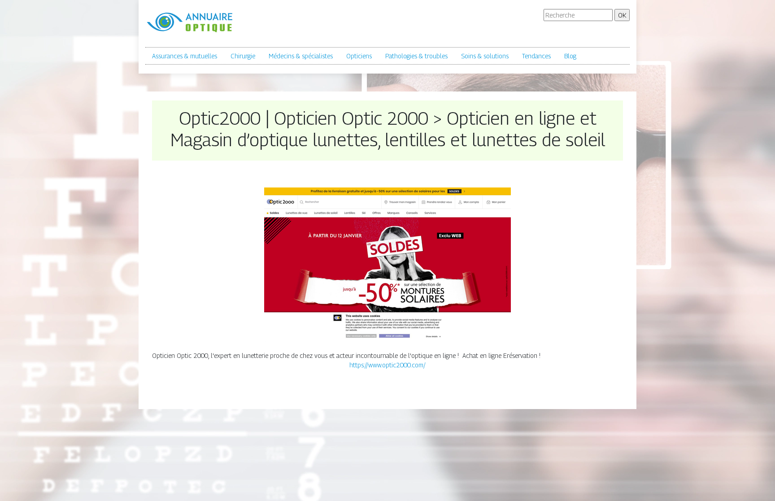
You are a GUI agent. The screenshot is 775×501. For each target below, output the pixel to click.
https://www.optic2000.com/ (387, 365)
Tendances (536, 56)
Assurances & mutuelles (184, 56)
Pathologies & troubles (416, 56)
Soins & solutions (485, 56)
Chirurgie (243, 56)
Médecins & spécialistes (301, 56)
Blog (570, 56)
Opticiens (359, 56)
